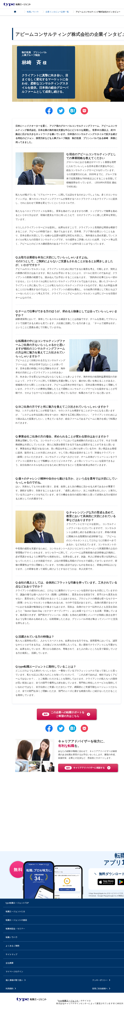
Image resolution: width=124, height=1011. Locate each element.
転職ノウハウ (33, 12)
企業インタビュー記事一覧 (57, 12)
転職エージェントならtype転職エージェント (17, 4)
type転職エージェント (17, 12)
